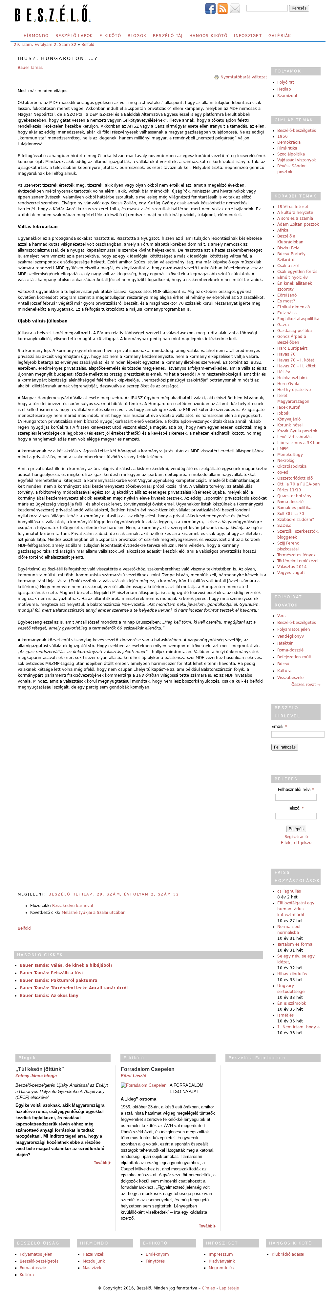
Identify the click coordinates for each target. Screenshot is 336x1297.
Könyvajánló (289, 419)
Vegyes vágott (291, 572)
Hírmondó (36, 36)
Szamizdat (287, 95)
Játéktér (285, 643)
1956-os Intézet (292, 206)
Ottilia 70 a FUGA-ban (298, 484)
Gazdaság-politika (294, 330)
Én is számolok (291, 1003)
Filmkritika (287, 148)
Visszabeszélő (290, 677)
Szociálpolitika (291, 154)
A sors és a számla (295, 218)
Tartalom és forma (294, 944)
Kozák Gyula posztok (297, 431)
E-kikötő (110, 36)
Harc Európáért (292, 348)
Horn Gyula (288, 383)
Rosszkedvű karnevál (72, 905)
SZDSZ (284, 525)
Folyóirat (285, 82)
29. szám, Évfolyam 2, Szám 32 (45, 44)
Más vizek (92, 1268)
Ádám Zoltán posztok (298, 224)
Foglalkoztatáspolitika (298, 319)
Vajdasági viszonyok (296, 160)
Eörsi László (133, 1075)
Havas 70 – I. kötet (295, 360)
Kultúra (284, 671)
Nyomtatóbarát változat (243, 77)
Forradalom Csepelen (148, 1069)
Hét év (283, 372)
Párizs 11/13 (289, 490)
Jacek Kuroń (289, 407)
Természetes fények (296, 555)
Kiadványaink (222, 1261)
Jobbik (283, 413)
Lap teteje (229, 1288)
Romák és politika (294, 507)
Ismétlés (285, 1015)
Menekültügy (290, 454)
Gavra (283, 324)
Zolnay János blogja (36, 1075)
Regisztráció (296, 836)
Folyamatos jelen (293, 629)
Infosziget (248, 36)
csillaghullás (289, 891)
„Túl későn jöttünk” (39, 1069)
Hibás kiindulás (292, 974)
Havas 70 (286, 354)
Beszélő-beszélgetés (296, 130)
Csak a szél (288, 265)
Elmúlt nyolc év (292, 277)
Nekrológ (286, 460)
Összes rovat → (306, 684)
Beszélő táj (168, 36)
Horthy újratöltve (294, 389)
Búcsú (283, 664)
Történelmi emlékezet (298, 561)
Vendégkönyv (290, 636)
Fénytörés (155, 1261)
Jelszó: (296, 808)
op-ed (282, 472)
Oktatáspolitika (291, 466)
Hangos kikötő (208, 36)
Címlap (208, 1288)
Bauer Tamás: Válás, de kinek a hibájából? (66, 965)
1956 (282, 136)
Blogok (137, 36)
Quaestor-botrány (294, 496)
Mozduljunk (94, 1261)
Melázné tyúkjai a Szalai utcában (94, 912)
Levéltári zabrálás (294, 437)
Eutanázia (287, 313)
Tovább (100, 1163)
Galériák (279, 36)
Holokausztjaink (292, 378)
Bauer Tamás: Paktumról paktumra (58, 980)
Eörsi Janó (287, 295)
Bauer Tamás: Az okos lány (49, 995)
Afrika (282, 230)
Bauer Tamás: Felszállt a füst (51, 973)
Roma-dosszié (290, 502)
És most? (286, 301)
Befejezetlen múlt (294, 657)
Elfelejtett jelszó (296, 842)
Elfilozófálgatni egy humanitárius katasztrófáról (295, 909)
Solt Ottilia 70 (290, 513)
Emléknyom (157, 1254)
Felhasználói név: (296, 789)
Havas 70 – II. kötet (296, 366)
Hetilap (284, 89)
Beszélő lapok (74, 36)
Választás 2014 (292, 567)
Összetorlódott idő (295, 478)
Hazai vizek (93, 1254)
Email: (279, 726)
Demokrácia (289, 142)
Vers (281, 615)
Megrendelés (221, 1268)
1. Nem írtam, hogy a (298, 1027)
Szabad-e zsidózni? (295, 519)
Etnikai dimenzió (293, 307)
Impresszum (221, 1254)
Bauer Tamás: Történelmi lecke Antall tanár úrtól (74, 988)
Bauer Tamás (30, 67)
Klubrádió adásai (288, 1254)
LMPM (282, 448)
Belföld (87, 44)
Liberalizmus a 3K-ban (299, 443)
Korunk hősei (290, 425)
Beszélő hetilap (71, 894)
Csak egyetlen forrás (297, 271)
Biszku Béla (288, 248)
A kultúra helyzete (295, 212)
